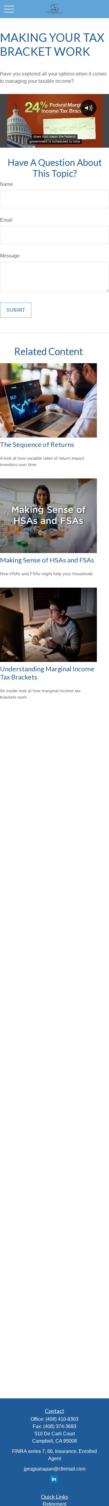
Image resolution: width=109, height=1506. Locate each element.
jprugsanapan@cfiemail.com (54, 1468)
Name (6, 184)
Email (6, 220)
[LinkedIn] (54, 1479)
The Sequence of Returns (37, 444)
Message (10, 255)
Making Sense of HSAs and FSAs (47, 560)
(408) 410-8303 (61, 1419)
